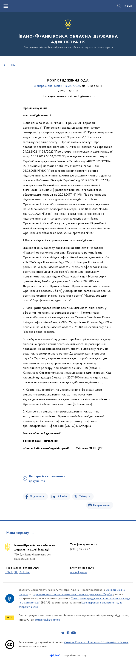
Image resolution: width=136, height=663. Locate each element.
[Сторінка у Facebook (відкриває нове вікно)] (68, 633)
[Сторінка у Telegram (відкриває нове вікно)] (62, 633)
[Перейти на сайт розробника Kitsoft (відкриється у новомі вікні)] (55, 655)
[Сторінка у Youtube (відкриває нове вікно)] (73, 633)
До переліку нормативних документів (47, 479)
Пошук (127, 6)
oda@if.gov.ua (78, 572)
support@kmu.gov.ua (47, 620)
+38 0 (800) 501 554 (17, 572)
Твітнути (84, 496)
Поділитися (37, 496)
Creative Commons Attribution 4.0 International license (96, 642)
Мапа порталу (17, 533)
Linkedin (62, 496)
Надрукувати (101, 505)
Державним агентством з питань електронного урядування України (71, 594)
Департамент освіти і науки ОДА (57, 86)
